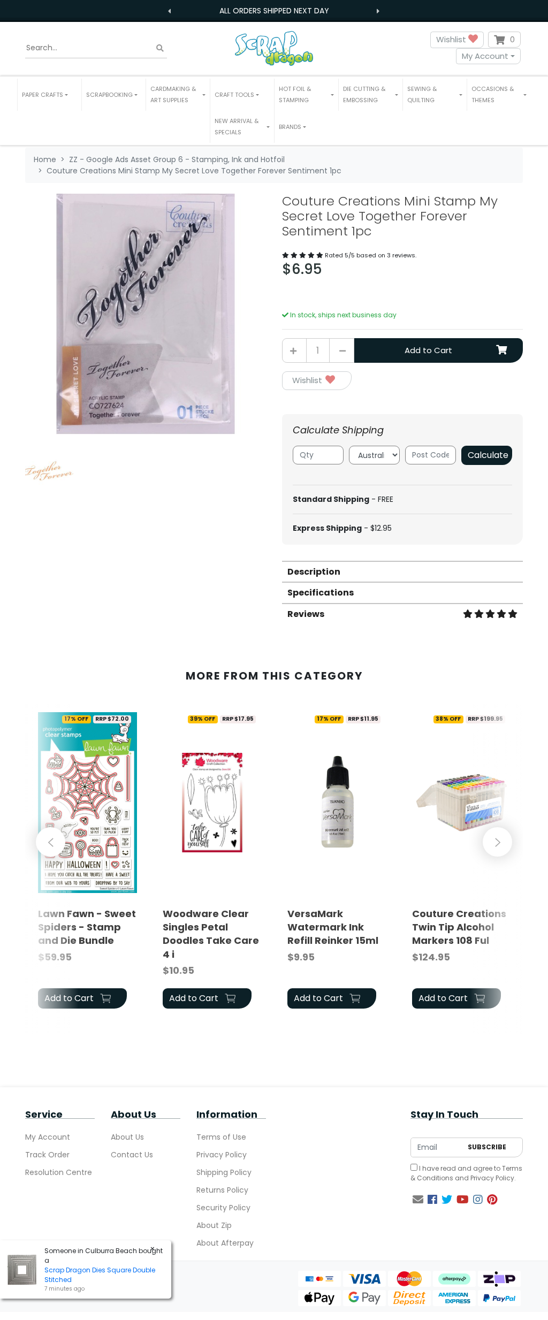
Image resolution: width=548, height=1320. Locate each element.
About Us (127, 1137)
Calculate (488, 455)
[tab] (402, 571)
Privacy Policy (221, 1154)
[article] (87, 860)
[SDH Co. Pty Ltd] (274, 47)
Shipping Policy (224, 1172)
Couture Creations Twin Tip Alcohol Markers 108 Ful (459, 927)
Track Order (47, 1154)
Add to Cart (428, 350)
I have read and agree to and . (466, 1173)
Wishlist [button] (452, 39)
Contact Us (132, 1154)
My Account (485, 56)
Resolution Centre (58, 1172)
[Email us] (418, 1199)
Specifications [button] (320, 592)
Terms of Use (221, 1137)
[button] (49, 95)
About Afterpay (225, 1243)
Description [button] (313, 572)
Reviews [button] (305, 614)
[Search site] (160, 48)
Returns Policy (222, 1190)
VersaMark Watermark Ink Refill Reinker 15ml (332, 927)
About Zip (214, 1225)
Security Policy (223, 1207)
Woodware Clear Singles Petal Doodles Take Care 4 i (211, 934)
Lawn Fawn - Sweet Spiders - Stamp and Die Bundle (87, 927)
